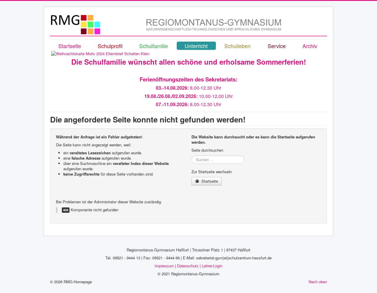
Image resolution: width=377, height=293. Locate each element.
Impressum (164, 266)
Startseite (69, 46)
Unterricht (196, 46)
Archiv (309, 46)
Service (277, 46)
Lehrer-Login (212, 266)
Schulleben (237, 46)
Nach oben (318, 281)
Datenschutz (188, 266)
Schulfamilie (153, 46)
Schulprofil (110, 46)
